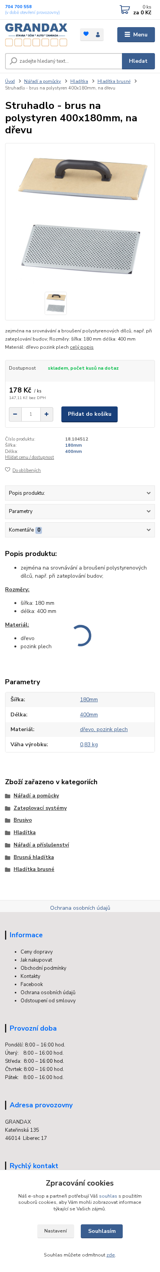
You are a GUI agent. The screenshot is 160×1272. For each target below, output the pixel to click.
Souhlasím (102, 1231)
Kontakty (30, 976)
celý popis (82, 347)
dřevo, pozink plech (104, 729)
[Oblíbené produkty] (86, 34)
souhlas (108, 1196)
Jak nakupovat (36, 960)
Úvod (10, 81)
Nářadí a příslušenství (41, 845)
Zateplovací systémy (40, 808)
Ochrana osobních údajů (80, 908)
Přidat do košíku (89, 414)
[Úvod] (36, 34)
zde (110, 1255)
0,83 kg (89, 744)
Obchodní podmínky (43, 968)
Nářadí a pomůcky (42, 81)
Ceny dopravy (37, 951)
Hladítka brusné (113, 81)
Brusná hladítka (34, 857)
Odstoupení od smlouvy (48, 1000)
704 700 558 (18, 7)
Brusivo (23, 820)
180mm (73, 445)
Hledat (138, 61)
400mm (73, 451)
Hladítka (79, 81)
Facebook (32, 984)
